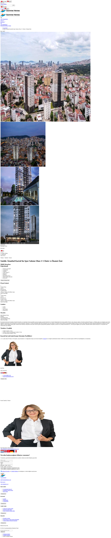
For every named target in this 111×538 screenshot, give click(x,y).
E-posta (2, 378)
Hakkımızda (5, 500)
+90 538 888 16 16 (7, 375)
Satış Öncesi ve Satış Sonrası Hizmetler (11, 519)
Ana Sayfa (5, 27)
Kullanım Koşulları (6, 471)
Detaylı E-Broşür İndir (5, 280)
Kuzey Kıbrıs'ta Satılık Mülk (9, 510)
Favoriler (2, 8)
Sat (1, 23)
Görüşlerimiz (5, 501)
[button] (3, 20)
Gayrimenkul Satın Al (7, 489)
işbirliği (4, 498)
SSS (5, 25)
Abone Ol (2, 531)
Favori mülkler (3, 4)
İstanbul (44, 338)
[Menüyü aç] (1, 13)
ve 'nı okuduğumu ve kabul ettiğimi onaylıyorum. (19, 471)
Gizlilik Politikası (14, 471)
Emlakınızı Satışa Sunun (8, 490)
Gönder (2, 473)
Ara (5, 378)
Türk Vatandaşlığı (4, 19)
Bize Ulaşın (8, 25)
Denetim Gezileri (6, 518)
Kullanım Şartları (6, 534)
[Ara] (13, 5)
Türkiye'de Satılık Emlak (8, 508)
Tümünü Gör (3, 493)
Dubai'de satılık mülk (7, 509)
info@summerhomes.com (8, 376)
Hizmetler (2, 25)
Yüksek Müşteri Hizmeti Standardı (10, 520)
